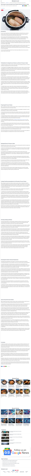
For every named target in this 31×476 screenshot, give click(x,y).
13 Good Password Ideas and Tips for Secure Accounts (8, 464)
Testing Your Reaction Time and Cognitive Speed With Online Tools (4, 425)
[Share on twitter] (23, 5)
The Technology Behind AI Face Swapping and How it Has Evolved (4, 416)
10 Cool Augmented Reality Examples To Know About (15, 431)
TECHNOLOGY (3, 8)
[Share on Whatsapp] (26, 5)
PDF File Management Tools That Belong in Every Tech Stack (26, 425)
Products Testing (22, 471)
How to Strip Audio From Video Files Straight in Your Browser (26, 416)
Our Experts (8, 471)
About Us (4, 471)
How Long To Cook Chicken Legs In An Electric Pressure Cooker (26, 386)
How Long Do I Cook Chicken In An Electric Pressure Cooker (11, 386)
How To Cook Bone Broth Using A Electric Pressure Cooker (26, 395)
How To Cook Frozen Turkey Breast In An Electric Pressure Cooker (19, 395)
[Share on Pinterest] (4, 366)
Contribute (26, 471)
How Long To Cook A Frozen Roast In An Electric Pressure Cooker (4, 395)
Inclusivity (17, 471)
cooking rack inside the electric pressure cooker (20, 119)
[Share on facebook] (22, 5)
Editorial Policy (13, 471)
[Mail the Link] (28, 5)
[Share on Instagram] (3, 366)
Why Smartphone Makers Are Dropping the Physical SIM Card (11, 425)
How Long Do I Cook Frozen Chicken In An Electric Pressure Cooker (4, 386)
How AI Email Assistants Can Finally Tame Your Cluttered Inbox (11, 416)
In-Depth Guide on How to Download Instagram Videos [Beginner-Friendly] (10, 463)
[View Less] (29, 5)
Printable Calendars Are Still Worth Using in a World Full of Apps (19, 416)
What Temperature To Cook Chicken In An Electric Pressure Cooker (11, 395)
